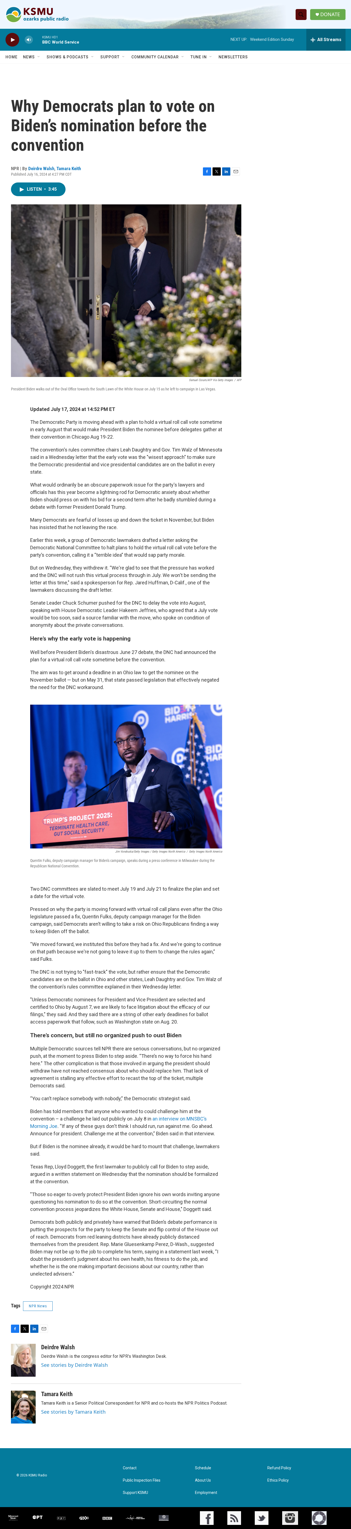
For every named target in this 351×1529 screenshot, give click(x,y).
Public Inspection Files (141, 1480)
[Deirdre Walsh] (23, 1360)
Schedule (203, 1468)
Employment (206, 1493)
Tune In (199, 57)
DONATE (330, 14)
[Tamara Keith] (23, 1407)
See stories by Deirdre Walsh (74, 1365)
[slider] (37, 39)
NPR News (38, 1306)
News (29, 57)
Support (110, 57)
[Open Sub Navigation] (39, 57)
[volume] (28, 40)
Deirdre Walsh (41, 168)
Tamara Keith (68, 168)
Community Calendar (155, 57)
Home (11, 57)
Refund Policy (279, 1468)
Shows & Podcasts (68, 57)
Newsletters (233, 57)
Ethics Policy (278, 1480)
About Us (203, 1480)
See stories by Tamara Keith (73, 1411)
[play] (12, 40)
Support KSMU (135, 1493)
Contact (130, 1468)
